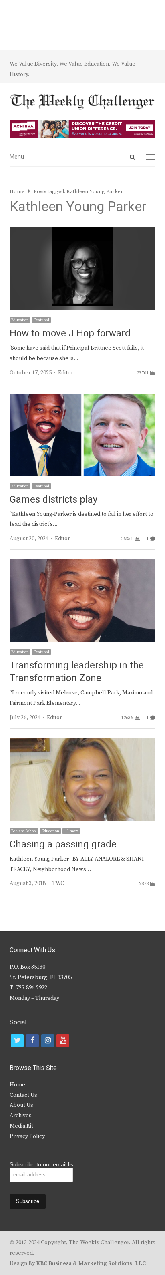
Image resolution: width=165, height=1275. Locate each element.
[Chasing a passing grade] (82, 743)
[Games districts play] (82, 398)
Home (17, 1084)
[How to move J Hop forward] (82, 232)
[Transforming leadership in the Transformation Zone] (82, 564)
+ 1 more (71, 831)
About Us (21, 1105)
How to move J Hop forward (70, 333)
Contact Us (23, 1095)
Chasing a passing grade (63, 844)
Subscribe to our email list (42, 1164)
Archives (21, 1115)
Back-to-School (24, 831)
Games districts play (53, 500)
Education (20, 320)
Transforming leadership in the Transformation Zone (77, 671)
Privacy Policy (27, 1136)
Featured (41, 320)
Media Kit (21, 1126)
